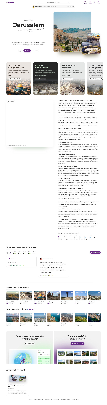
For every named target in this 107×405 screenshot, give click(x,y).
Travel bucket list (48, 399)
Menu (98, 3)
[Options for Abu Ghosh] (99, 292)
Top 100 (85, 3)
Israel (30, 20)
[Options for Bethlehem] (85, 292)
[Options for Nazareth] (72, 314)
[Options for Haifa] (44, 314)
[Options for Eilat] (58, 314)
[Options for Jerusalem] (31, 314)
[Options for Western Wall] (31, 292)
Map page (12, 101)
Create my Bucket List (78, 343)
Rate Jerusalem (96, 252)
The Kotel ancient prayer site (69, 66)
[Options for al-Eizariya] (58, 292)
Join (94, 3)
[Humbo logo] (10, 2)
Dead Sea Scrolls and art (41, 66)
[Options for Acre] (99, 314)
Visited (90, 3)
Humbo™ (30, 399)
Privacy (73, 399)
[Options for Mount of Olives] (17, 292)
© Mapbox (10, 145)
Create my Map (30, 343)
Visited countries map (38, 399)
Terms (77, 399)
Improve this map (22, 145)
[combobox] (53, 2)
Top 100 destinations (65, 399)
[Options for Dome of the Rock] (44, 292)
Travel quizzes (56, 399)
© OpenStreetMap (15, 145)
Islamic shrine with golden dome (16, 66)
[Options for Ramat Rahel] (72, 292)
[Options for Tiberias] (85, 314)
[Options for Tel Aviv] (17, 314)
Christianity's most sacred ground (97, 66)
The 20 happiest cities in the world (16, 385)
